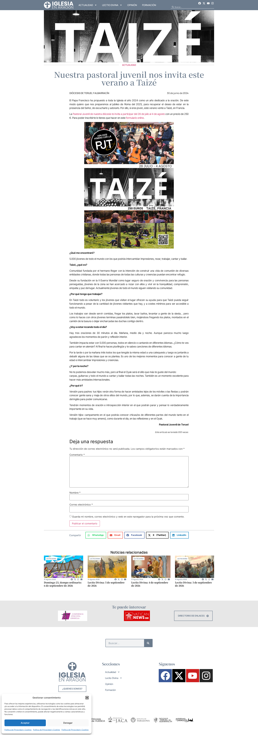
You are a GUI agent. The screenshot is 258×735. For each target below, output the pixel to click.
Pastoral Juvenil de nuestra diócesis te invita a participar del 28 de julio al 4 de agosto (119, 113)
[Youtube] (208, 3)
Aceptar (25, 722)
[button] (87, 697)
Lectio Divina (110, 5)
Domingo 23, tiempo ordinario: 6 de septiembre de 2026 (63, 584)
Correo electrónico (81, 504)
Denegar (68, 722)
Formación (149, 5)
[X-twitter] (204, 3)
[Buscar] (148, 643)
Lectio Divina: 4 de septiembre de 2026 (149, 584)
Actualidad (86, 5)
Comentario (77, 455)
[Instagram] (212, 3)
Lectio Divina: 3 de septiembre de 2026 (193, 584)
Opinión (132, 5)
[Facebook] (199, 3)
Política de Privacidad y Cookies (18, 730)
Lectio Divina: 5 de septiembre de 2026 (106, 584)
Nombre (74, 492)
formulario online (135, 117)
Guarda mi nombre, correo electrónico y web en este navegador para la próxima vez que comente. (128, 516)
